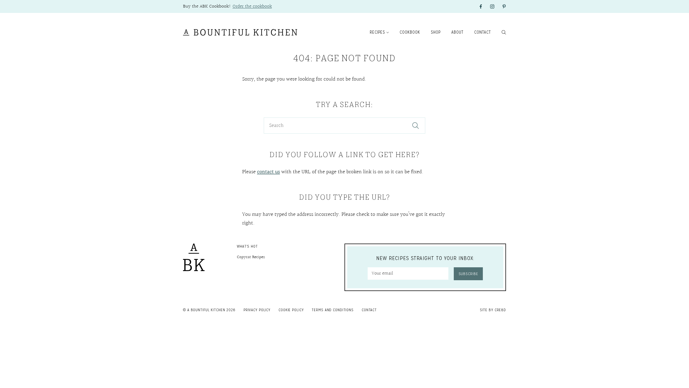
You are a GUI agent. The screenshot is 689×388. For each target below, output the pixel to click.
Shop (436, 32)
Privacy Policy (257, 309)
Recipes (377, 32)
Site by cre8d (493, 309)
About (457, 32)
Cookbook (410, 32)
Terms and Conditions (333, 309)
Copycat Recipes (251, 257)
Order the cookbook (252, 6)
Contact (482, 32)
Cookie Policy (291, 309)
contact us (268, 172)
